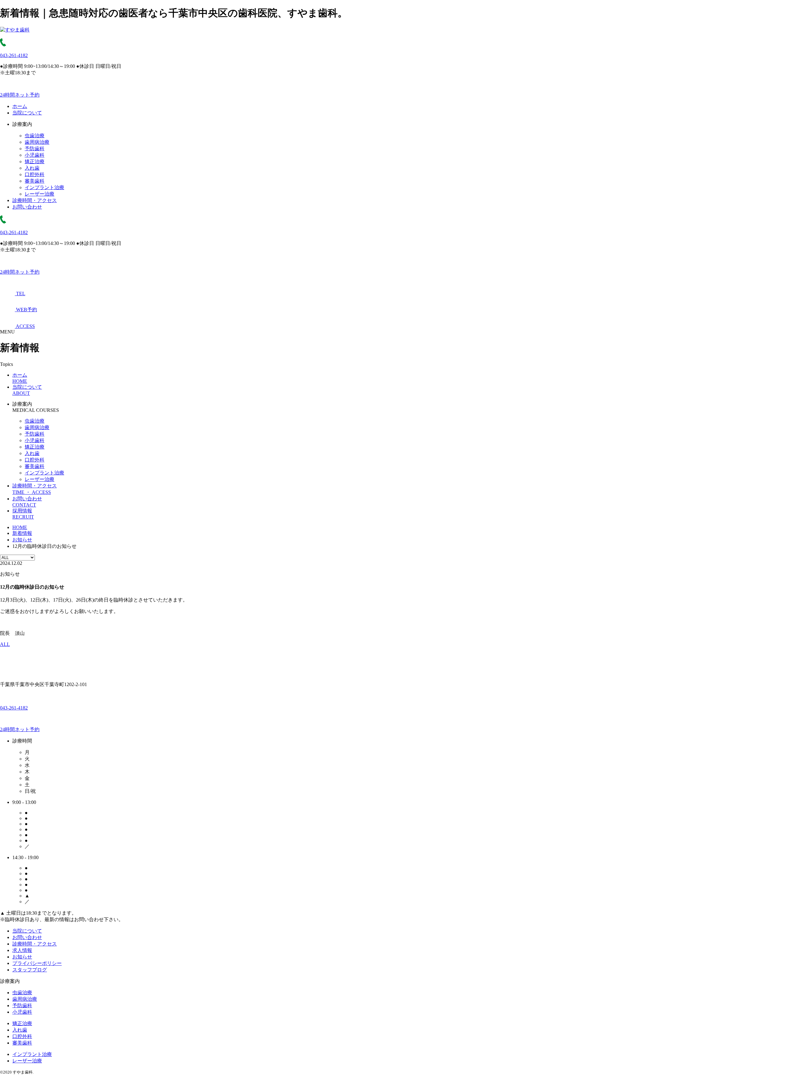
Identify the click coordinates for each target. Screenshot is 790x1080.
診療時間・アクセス (34, 200)
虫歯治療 (34, 135)
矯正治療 (34, 161)
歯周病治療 (37, 142)
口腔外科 (34, 174)
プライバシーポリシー (37, 963)
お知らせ (22, 956)
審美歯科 (34, 181)
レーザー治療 (39, 194)
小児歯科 (34, 155)
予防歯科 (34, 148)
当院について (27, 112)
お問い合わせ (27, 206)
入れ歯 (32, 168)
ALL (5, 644)
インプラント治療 (44, 187)
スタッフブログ (29, 969)
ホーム (19, 106)
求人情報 (22, 950)
